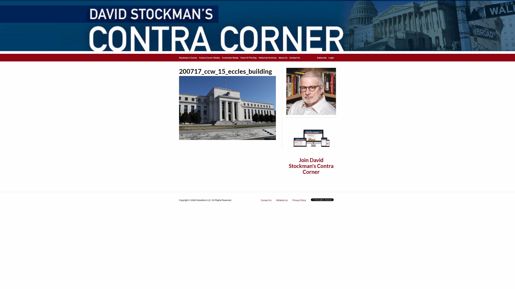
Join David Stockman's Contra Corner (311, 166)
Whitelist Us (282, 200)
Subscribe (322, 57)
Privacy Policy (299, 200)
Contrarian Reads (230, 57)
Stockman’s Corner (188, 57)
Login (331, 57)
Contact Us (294, 57)
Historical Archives (268, 57)
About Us (283, 57)
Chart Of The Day (248, 57)
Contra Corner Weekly (209, 57)
